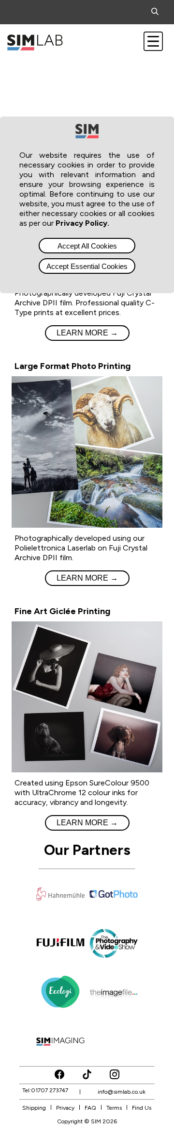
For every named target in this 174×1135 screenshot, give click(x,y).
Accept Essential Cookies (87, 266)
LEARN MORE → (87, 333)
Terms (114, 1107)
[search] (156, 12)
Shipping (34, 1107)
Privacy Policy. (82, 223)
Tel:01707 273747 (45, 1090)
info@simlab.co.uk (121, 1091)
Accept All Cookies (87, 246)
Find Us (141, 1107)
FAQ (90, 1107)
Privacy (65, 1107)
